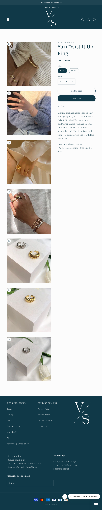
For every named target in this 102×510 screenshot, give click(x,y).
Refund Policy (13, 432)
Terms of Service (45, 420)
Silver (73, 71)
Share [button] (63, 106)
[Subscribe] (50, 483)
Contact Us (42, 426)
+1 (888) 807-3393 (69, 465)
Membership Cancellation (18, 444)
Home (9, 409)
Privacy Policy (44, 409)
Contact (10, 420)
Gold (62, 71)
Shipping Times (13, 426)
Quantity (61, 77)
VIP (8, 438)
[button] (8, 19)
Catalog (10, 415)
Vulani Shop (53, 504)
